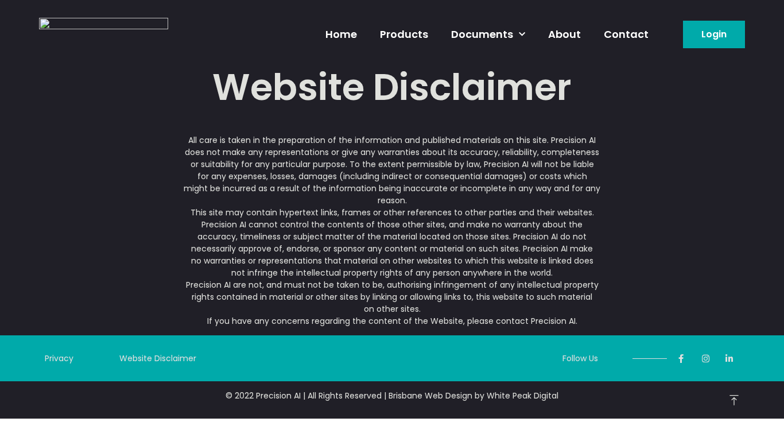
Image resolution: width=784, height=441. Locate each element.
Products (404, 34)
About (564, 34)
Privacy (59, 358)
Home (341, 34)
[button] (714, 34)
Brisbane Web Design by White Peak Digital (473, 395)
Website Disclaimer (157, 358)
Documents (482, 34)
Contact (626, 34)
